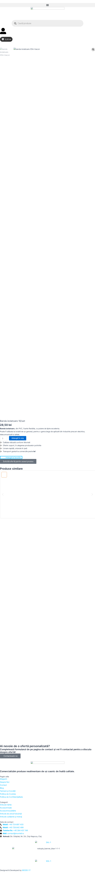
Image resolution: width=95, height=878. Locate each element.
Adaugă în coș (18, 438)
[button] (47, 5)
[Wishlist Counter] (47, 36)
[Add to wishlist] (4, 474)
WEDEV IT (26, 870)
